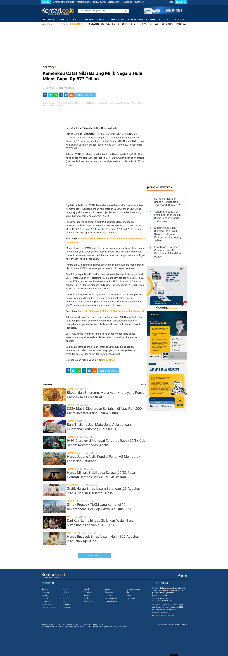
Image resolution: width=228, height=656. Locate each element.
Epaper (46, 2)
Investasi (63, 19)
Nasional (102, 19)
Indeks (142, 384)
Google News (108, 359)
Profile (51, 624)
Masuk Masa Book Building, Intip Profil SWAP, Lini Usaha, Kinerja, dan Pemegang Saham (168, 234)
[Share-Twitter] (50, 95)
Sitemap (44, 624)
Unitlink (108, 595)
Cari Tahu (66, 607)
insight (51, 19)
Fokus (65, 595)
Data (165, 19)
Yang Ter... (66, 601)
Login (171, 2)
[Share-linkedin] (61, 95)
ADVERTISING (139, 2)
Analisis (86, 589)
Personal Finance (137, 19)
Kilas (127, 592)
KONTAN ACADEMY (67, 2)
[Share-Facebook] (45, 95)
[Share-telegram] (66, 95)
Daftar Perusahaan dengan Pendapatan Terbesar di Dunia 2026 (167, 202)
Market (107, 589)
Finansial (71, 533)
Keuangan (77, 19)
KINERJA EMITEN (99, 2)
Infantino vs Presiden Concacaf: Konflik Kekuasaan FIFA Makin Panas (167, 251)
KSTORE (56, 2)
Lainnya (181, 19)
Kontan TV (88, 601)
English (65, 589)
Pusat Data (72, 485)
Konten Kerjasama (133, 589)
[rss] (71, 95)
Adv (68, 517)
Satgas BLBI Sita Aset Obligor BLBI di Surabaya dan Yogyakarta (111, 311)
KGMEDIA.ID (127, 2)
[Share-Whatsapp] (55, 95)
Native (128, 595)
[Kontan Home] (44, 19)
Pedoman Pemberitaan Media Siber (79, 624)
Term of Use (60, 624)
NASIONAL (48, 66)
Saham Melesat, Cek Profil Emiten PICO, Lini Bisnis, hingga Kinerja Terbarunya (167, 216)
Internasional (117, 19)
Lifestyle (155, 19)
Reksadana (109, 592)
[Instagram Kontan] (185, 576)
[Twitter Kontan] (182, 576)
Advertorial (130, 598)
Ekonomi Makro (111, 601)
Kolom (86, 595)
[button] (126, 11)
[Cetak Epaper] (163, 14)
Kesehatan (67, 604)
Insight (70, 405)
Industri (89, 19)
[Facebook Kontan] (179, 576)
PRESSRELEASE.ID (84, 2)
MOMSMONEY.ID (114, 2)
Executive (87, 592)
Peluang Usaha (47, 604)
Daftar (182, 2)
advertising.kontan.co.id (164, 615)
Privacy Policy (99, 624)
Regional (66, 598)
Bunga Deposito (111, 598)
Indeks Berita (94, 555)
